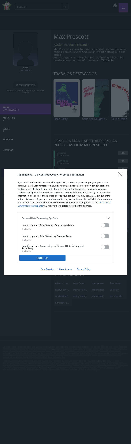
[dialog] (65, 222)
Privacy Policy (84, 269)
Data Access (65, 269)
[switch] (105, 225)
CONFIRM (42, 258)
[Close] (121, 175)
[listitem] (65, 218)
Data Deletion (47, 269)
